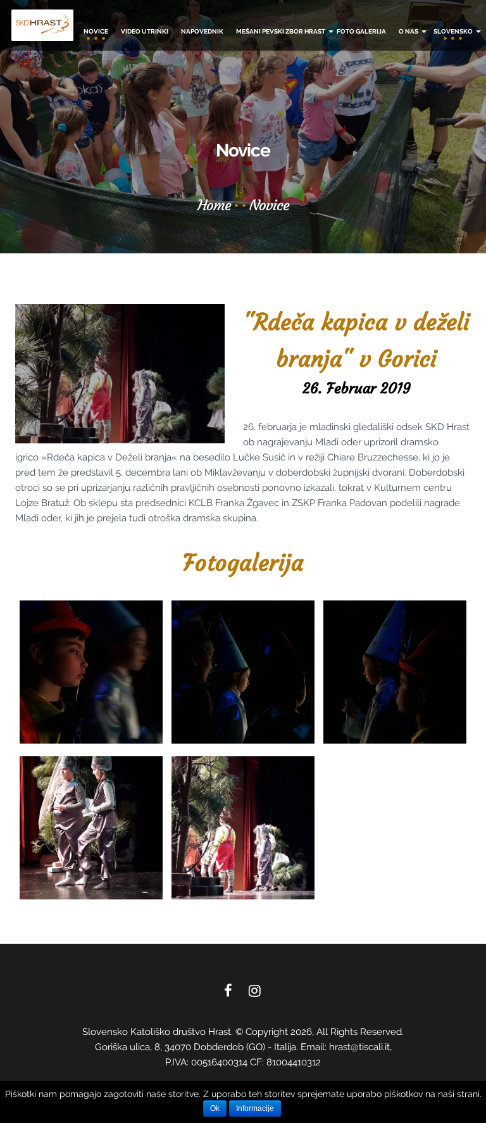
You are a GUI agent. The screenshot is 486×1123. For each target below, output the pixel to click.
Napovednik (202, 31)
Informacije (255, 1108)
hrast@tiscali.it (359, 1047)
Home (214, 205)
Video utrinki (144, 31)
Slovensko (453, 31)
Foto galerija (361, 31)
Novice (96, 31)
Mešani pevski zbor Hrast (281, 31)
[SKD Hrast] (42, 25)
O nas (409, 31)
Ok (215, 1108)
